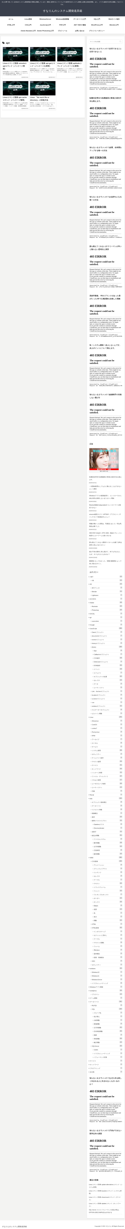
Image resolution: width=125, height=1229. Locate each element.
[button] (120, 41)
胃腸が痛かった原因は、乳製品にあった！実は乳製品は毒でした (105, 525)
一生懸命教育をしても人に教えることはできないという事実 (105, 487)
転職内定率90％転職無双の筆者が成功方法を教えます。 (105, 478)
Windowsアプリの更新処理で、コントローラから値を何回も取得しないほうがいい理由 (105, 497)
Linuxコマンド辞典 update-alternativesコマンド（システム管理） (105, 1186)
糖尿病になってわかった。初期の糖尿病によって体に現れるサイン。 (105, 562)
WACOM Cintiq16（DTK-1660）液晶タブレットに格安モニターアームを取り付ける (105, 534)
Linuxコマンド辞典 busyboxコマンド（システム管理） (105, 1192)
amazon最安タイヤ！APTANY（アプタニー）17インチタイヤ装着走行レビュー (105, 515)
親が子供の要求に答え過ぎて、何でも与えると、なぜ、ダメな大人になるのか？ (105, 553)
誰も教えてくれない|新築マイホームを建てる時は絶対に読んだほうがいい (105, 543)
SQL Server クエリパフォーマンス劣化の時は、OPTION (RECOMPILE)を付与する (104, 1211)
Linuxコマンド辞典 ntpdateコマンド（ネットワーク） (105, 1205)
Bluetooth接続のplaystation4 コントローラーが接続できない (105, 506)
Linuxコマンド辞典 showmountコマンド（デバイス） (105, 1198)
